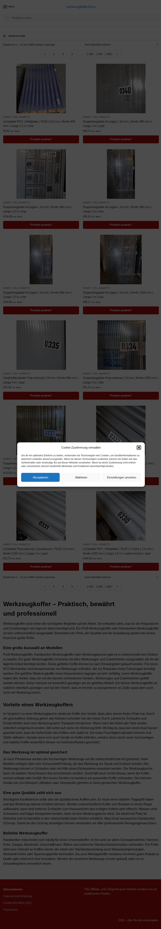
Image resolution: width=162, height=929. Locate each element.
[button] (139, 448)
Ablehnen (81, 477)
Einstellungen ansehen (121, 477)
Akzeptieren (40, 477)
